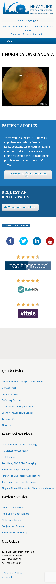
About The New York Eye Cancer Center (22, 381)
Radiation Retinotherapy (15, 532)
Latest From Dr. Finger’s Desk (17, 406)
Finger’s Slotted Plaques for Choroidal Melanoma (28, 488)
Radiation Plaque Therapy (15, 469)
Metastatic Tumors (12, 519)
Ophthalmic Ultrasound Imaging (19, 444)
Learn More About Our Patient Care (28, 175)
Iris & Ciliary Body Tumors (15, 513)
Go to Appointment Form (20, 207)
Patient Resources (11, 393)
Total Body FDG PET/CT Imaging (19, 463)
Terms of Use (9, 419)
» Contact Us (8, 577)
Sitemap (6, 425)
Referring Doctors (11, 400)
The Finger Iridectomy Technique (19, 482)
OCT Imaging (9, 456)
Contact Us (39, 34)
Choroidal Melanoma (13, 507)
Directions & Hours (21, 34)
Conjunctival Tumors (13, 526)
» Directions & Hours (12, 573)
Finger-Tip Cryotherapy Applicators (21, 475)
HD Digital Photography (15, 450)
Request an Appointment (16, 26)
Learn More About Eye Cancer (17, 412)
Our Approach (9, 387)
